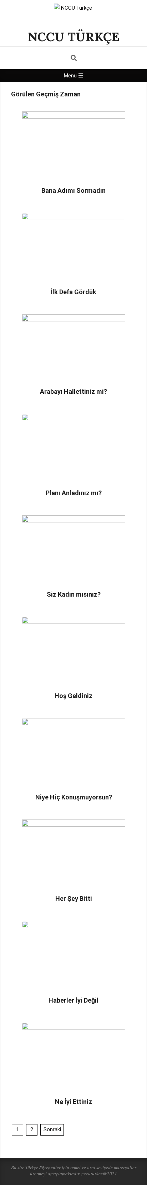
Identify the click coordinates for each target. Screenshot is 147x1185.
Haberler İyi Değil (73, 1000)
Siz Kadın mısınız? (74, 594)
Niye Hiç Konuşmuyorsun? (73, 797)
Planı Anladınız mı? (74, 493)
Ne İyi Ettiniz (73, 1101)
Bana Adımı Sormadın (73, 190)
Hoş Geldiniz (73, 695)
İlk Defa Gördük (73, 292)
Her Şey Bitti (73, 898)
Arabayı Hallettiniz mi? (73, 391)
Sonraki (52, 1129)
